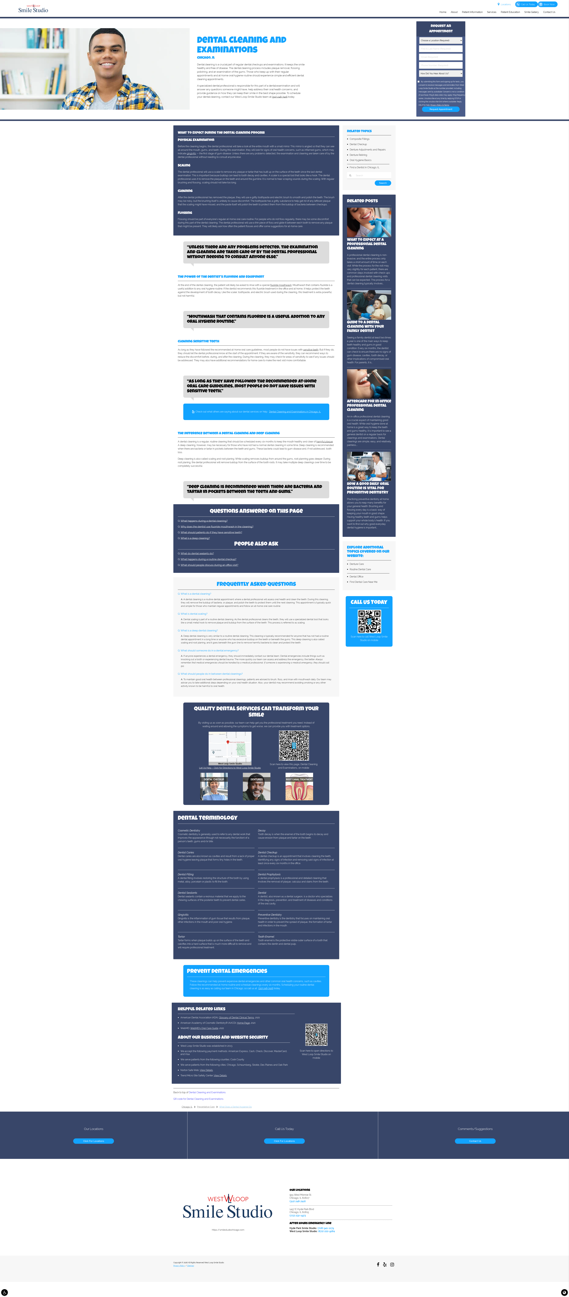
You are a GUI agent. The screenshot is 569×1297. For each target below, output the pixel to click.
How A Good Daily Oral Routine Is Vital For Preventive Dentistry (368, 488)
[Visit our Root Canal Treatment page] (299, 799)
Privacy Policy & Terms (439, 105)
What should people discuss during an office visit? (209, 565)
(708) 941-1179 (326, 1228)
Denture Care (357, 564)
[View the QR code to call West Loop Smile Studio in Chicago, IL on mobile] (369, 632)
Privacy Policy (179, 1266)
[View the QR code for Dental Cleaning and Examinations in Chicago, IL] (294, 760)
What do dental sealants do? (197, 553)
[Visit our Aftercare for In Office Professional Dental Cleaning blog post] (369, 398)
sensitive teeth (310, 349)
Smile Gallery (531, 12)
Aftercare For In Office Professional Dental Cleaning (369, 406)
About (454, 12)
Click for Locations (93, 1141)
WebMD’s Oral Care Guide (204, 1028)
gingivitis (191, 153)
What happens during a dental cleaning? (204, 520)
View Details (206, 1070)
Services (491, 12)
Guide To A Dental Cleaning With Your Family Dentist (365, 327)
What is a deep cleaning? (195, 538)
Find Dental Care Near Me (363, 582)
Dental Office (356, 576)
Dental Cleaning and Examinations (207, 1092)
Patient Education (510, 12)
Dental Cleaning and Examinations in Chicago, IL (295, 411)
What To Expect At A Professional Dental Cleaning (366, 244)
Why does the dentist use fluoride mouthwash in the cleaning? (217, 526)
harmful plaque (324, 441)
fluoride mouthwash (281, 285)
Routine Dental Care (360, 569)
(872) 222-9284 (326, 1231)
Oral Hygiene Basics (360, 160)
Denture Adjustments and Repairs (368, 149)
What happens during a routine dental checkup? (208, 559)
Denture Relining (358, 155)
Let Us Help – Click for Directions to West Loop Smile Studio (230, 768)
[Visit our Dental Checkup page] (214, 799)
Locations (506, 4)
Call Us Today (528, 4)
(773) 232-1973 (298, 1215)
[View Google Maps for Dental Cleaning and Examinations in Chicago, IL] (230, 764)
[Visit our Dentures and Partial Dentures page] (256, 799)
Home (442, 12)
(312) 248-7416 (279, 96)
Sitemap (190, 1266)
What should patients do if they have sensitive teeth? (211, 532)
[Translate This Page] (564, 1292)
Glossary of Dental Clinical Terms (236, 1017)
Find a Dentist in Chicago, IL (364, 167)
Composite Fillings (360, 139)
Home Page (243, 1022)
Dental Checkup (358, 144)
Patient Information (472, 12)
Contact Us (549, 12)
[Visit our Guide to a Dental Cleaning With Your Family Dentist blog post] (369, 319)
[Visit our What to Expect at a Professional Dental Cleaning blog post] (369, 236)
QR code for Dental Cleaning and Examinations (198, 1099)
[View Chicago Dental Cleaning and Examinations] (95, 109)
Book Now (549, 4)
